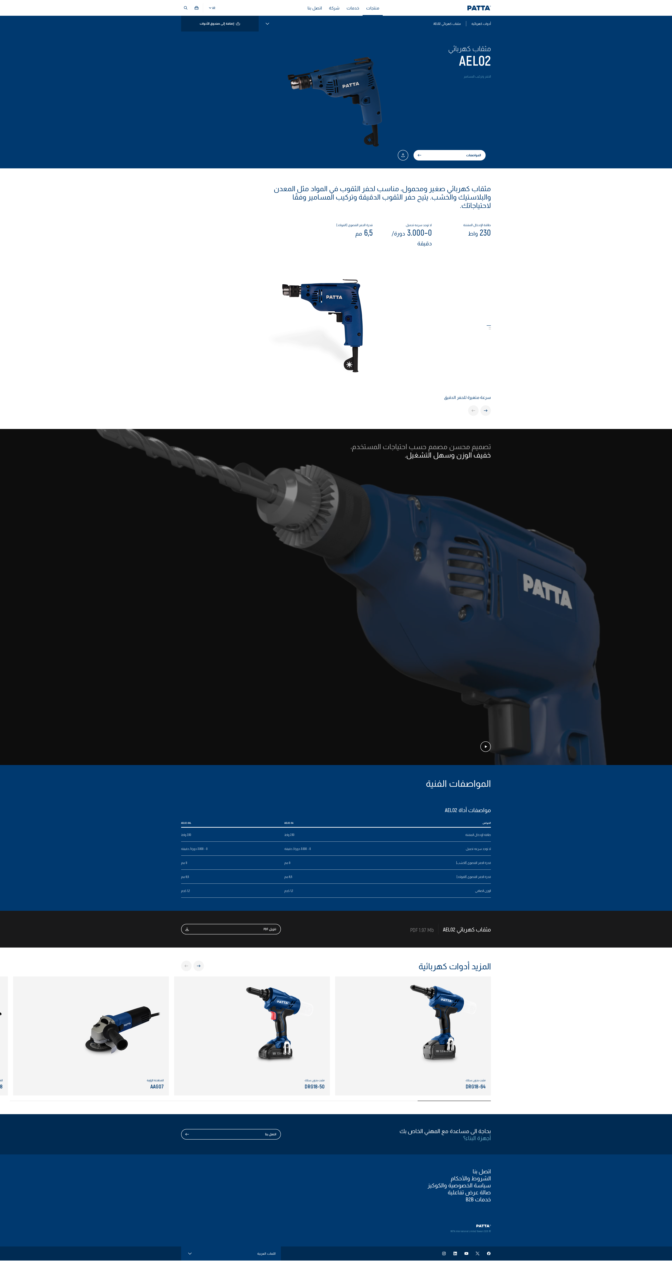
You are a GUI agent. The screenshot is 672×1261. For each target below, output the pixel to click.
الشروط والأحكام (471, 1178)
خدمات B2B (478, 1199)
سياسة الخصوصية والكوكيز (459, 1185)
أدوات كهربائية (481, 24)
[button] (185, 7)
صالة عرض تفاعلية (469, 1192)
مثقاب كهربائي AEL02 (447, 24)
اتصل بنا (314, 7)
